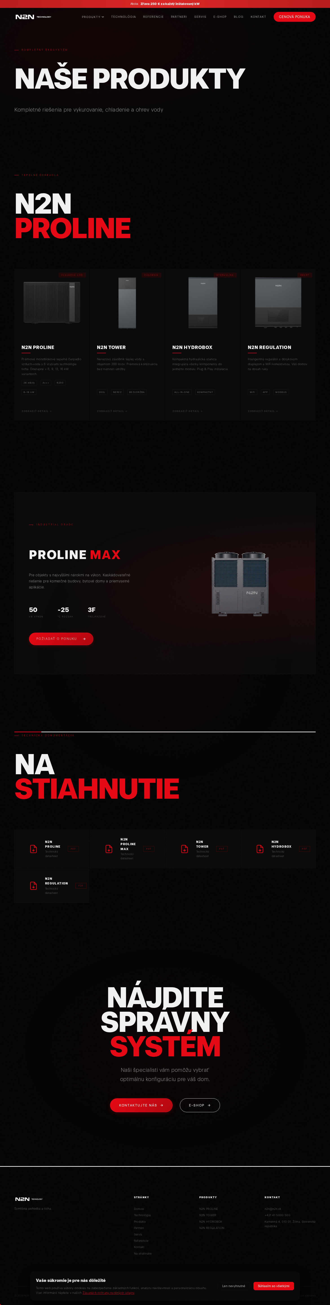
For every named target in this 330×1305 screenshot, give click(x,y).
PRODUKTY (91, 17)
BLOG (239, 16)
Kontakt (139, 1247)
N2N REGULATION (211, 1228)
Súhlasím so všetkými (274, 1286)
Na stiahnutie (143, 1253)
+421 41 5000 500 (277, 1215)
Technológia (142, 1215)
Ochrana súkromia (305, 1295)
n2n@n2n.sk (273, 1209)
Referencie (141, 1240)
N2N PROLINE (208, 1209)
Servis (138, 1234)
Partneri (139, 1228)
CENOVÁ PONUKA (294, 17)
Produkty (140, 1221)
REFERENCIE (153, 16)
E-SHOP (220, 16)
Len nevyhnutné (233, 1286)
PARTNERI (179, 16)
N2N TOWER (207, 1215)
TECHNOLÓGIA (123, 16)
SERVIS (200, 16)
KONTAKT (258, 16)
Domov (139, 1209)
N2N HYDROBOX (210, 1221)
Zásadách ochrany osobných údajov (108, 1292)
